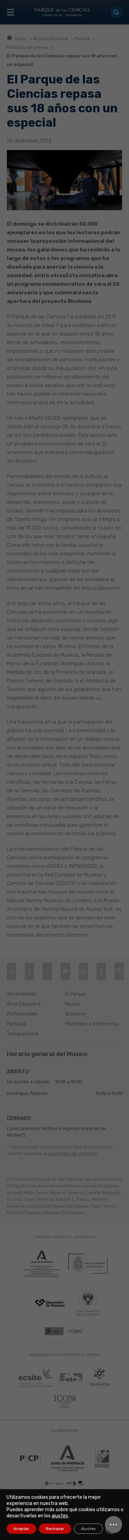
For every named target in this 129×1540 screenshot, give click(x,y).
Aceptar (21, 1528)
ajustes (60, 1516)
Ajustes (88, 1528)
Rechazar (55, 1528)
